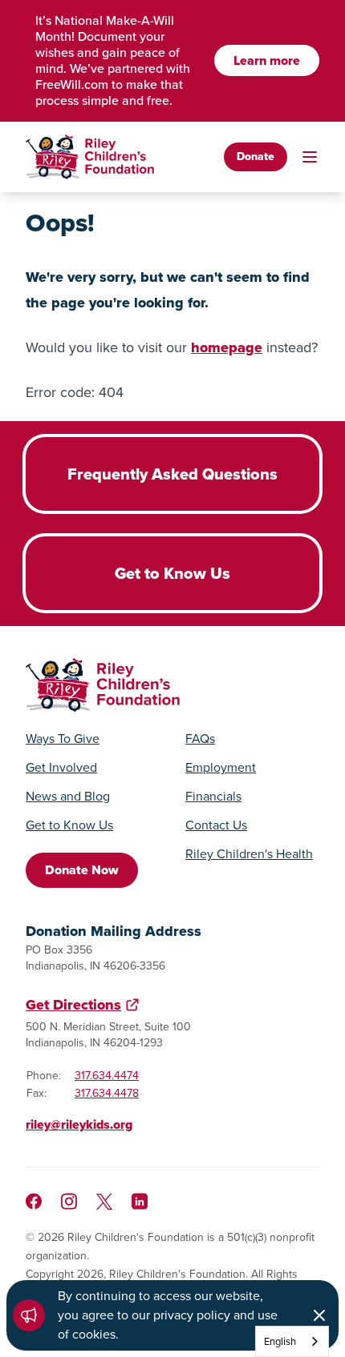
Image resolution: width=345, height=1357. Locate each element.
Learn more (266, 60)
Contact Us (216, 825)
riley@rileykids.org (79, 1124)
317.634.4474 (107, 1075)
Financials (213, 797)
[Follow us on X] (104, 1202)
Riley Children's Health (249, 854)
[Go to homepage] (90, 156)
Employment (220, 768)
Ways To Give (62, 739)
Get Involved (61, 768)
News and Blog (68, 797)
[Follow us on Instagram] (69, 1201)
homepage (226, 347)
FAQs (200, 739)
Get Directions (73, 1004)
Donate (255, 156)
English (280, 1341)
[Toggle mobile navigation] (309, 157)
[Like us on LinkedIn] (140, 1201)
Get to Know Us (69, 825)
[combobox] (292, 1341)
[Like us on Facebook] (34, 1201)
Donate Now (82, 870)
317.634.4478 (107, 1093)
